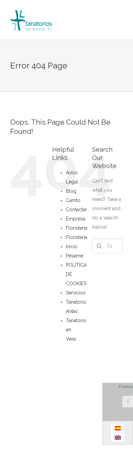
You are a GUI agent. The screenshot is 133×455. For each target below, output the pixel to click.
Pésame (74, 255)
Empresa (75, 219)
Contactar (76, 209)
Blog (71, 191)
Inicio (71, 246)
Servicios (76, 292)
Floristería (76, 228)
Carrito (73, 200)
